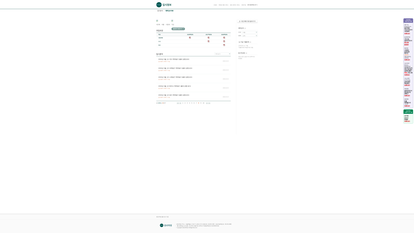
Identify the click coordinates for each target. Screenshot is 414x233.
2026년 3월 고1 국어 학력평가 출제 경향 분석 (173, 59)
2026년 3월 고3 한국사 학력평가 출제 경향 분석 (174, 86)
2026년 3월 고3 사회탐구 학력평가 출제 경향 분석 (175, 77)
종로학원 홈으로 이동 (162, 217)
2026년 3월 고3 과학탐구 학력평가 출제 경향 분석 (175, 68)
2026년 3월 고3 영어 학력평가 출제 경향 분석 (173, 95)
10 (203, 103)
